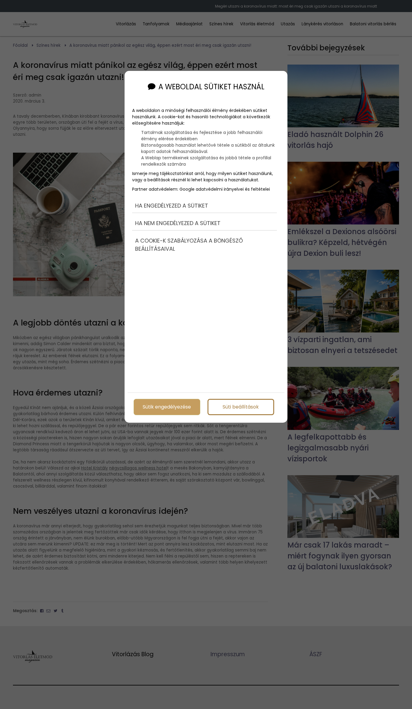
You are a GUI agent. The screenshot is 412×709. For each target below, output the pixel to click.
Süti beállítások (241, 406)
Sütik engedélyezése (167, 406)
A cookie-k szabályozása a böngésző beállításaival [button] (189, 245)
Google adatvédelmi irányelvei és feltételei (224, 189)
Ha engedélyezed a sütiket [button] (171, 205)
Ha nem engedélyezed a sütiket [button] (177, 223)
